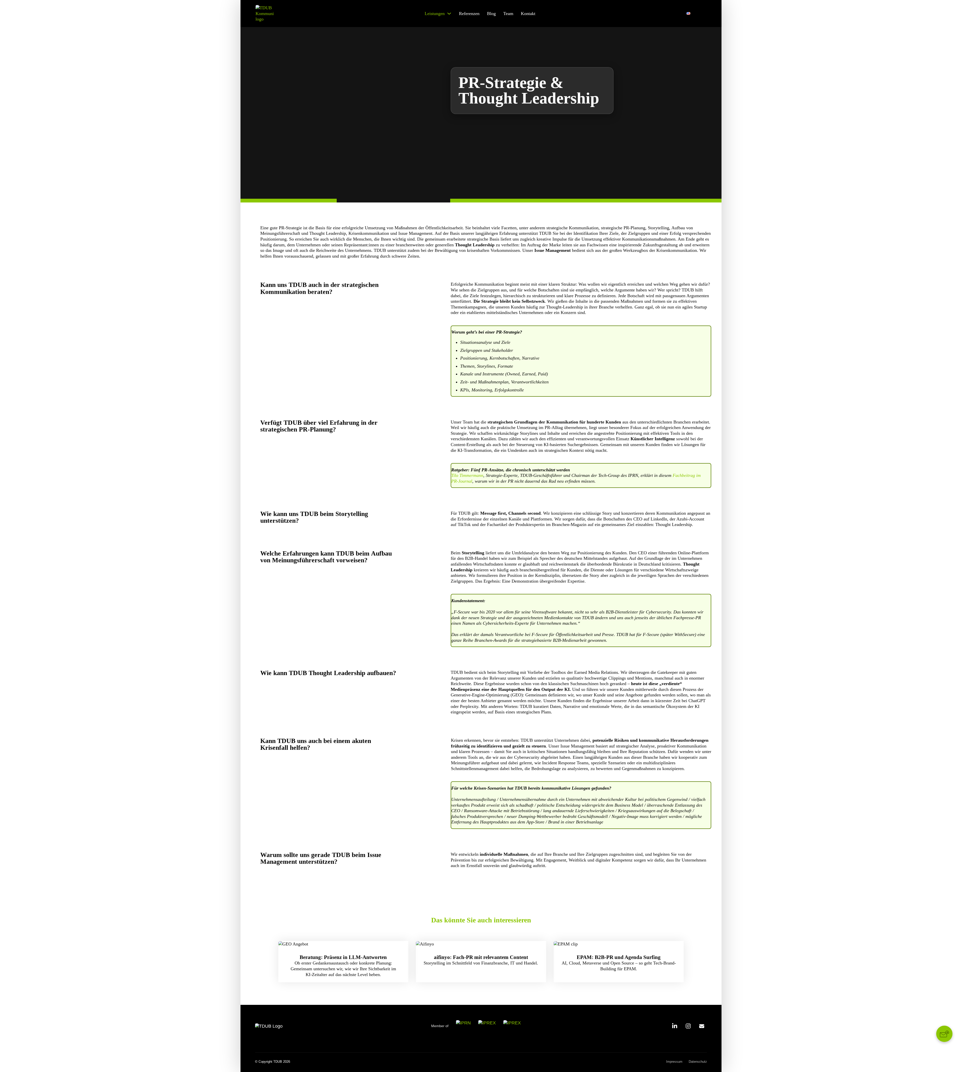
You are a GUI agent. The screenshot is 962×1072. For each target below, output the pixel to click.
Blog (491, 13)
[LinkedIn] (674, 1026)
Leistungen (435, 13)
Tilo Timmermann (467, 475)
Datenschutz (698, 1061)
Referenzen (469, 13)
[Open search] (702, 13)
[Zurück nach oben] (944, 1056)
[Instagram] (688, 1026)
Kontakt (528, 13)
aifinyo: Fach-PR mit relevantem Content (481, 957)
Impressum (674, 1061)
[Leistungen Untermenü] (449, 13)
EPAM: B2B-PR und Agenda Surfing (619, 957)
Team (508, 13)
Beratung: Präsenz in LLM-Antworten (343, 957)
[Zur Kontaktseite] (944, 1034)
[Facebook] (701, 1026)
